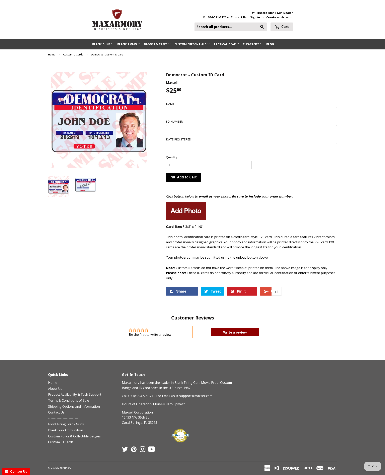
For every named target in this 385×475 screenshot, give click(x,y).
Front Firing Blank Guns (66, 424)
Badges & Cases (156, 44)
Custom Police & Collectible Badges (74, 436)
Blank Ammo (127, 44)
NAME (170, 103)
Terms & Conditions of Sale (68, 400)
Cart (285, 26)
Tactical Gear (225, 44)
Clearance (251, 44)
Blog (270, 44)
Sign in (255, 17)
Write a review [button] (235, 332)
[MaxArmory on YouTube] (151, 450)
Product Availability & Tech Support (74, 394)
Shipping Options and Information (74, 406)
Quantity (171, 157)
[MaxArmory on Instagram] (143, 450)
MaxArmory (64, 468)
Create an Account (279, 17)
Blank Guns (101, 44)
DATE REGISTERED (178, 139)
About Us (55, 388)
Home (51, 54)
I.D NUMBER (174, 121)
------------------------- (63, 418)
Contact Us (238, 17)
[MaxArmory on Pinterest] (134, 450)
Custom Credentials (190, 44)
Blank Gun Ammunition (65, 430)
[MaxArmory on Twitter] (125, 450)
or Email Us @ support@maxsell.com (185, 396)
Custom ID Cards (73, 54)
